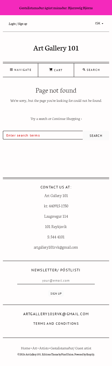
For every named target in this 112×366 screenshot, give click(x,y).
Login (12, 23)
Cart (58, 70)
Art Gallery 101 (56, 47)
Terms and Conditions (56, 323)
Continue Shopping (67, 118)
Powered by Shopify (84, 354)
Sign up (22, 23)
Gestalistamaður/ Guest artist (71, 347)
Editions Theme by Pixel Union (58, 354)
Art (34, 347)
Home (25, 347)
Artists (44, 347)
